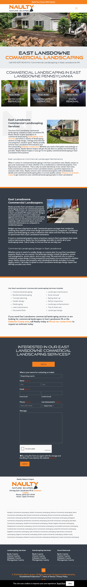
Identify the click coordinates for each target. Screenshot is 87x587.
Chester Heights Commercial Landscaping (61, 523)
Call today (24, 262)
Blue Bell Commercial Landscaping (34, 518)
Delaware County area (30, 147)
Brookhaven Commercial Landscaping (35, 520)
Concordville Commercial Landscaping (66, 526)
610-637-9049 (20, 62)
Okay (70, 584)
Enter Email (23, 397)
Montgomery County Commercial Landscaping (65, 537)
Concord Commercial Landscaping (43, 526)
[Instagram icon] (44, 580)
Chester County (13, 556)
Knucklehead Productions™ (30, 576)
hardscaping (33, 137)
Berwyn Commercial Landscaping (58, 515)
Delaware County (14, 558)
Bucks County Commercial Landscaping (50, 534)
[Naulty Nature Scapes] (21, 8)
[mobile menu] (76, 8)
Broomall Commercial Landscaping (58, 520)
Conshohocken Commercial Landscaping (20, 529)
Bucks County (12, 554)
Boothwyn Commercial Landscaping (56, 518)
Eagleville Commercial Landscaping (18, 531)
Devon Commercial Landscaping (43, 529)
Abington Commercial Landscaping (18, 512)
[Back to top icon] (43, 570)
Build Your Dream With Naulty (43, 2)
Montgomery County (15, 560)
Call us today (29, 242)
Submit (24, 464)
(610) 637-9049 (28, 495)
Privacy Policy (62, 576)
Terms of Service (48, 576)
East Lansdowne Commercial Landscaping (43, 531)
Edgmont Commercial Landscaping (27, 534)
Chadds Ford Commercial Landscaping (36, 523)
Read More (61, 583)
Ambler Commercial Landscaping (40, 512)
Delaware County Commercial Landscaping (37, 537)
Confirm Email (46, 397)
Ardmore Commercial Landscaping (61, 512)
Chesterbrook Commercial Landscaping (19, 526)
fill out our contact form (60, 321)
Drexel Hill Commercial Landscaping (65, 529)
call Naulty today (38, 321)
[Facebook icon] (42, 580)
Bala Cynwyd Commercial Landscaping (35, 515)
